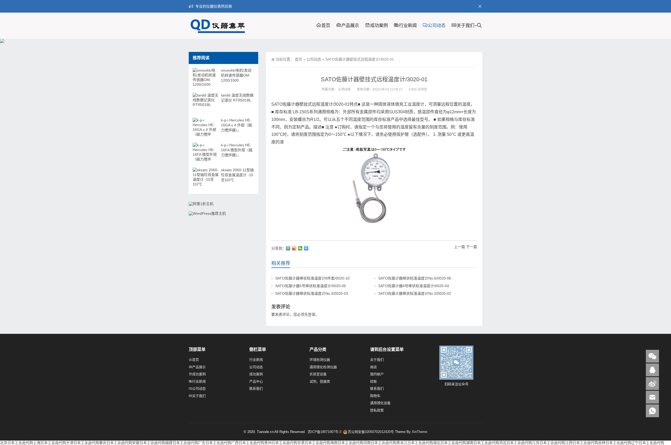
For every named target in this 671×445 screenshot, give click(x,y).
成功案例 (379, 25)
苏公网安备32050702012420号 (371, 432)
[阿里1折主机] (201, 204)
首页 (325, 25)
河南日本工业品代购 (379, 443)
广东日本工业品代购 (214, 443)
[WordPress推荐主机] (207, 213)
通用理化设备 (380, 403)
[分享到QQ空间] (288, 248)
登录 (311, 314)
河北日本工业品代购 (515, 443)
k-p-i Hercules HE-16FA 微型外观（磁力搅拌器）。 (236, 150)
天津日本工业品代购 (82, 443)
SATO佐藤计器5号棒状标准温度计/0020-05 (310, 286)
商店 (373, 367)
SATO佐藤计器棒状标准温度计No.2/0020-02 (414, 293)
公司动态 (437, 25)
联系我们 (256, 388)
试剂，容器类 (320, 381)
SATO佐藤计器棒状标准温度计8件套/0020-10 (312, 278)
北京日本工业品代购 (16, 443)
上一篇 (459, 247)
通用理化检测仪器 (323, 367)
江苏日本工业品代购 (548, 443)
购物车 (375, 396)
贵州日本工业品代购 (280, 443)
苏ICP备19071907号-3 (325, 432)
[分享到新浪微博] (294, 248)
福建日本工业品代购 (181, 443)
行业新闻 (408, 25)
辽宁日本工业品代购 (647, 443)
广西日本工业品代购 (247, 443)
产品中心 (256, 381)
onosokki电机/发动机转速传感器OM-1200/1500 (236, 75)
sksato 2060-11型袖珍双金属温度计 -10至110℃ (237, 175)
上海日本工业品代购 (49, 443)
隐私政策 (377, 410)
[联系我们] (652, 369)
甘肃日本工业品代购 (313, 443)
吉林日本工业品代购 (614, 443)
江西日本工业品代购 (581, 443)
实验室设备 (318, 374)
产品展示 (350, 25)
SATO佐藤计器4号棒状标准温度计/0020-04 (413, 286)
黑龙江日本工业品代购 (414, 443)
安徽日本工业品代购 (148, 443)
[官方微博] (652, 383)
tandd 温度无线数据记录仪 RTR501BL (237, 97)
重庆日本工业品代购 (115, 443)
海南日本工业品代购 (346, 443)
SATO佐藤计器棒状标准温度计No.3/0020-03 (311, 293)
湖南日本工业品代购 (482, 443)
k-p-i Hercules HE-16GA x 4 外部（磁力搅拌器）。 (236, 125)
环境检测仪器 (320, 360)
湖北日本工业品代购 (449, 443)
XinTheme (419, 432)
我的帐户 (377, 374)
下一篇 (471, 247)
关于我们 (465, 25)
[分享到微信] (300, 248)
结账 (373, 381)
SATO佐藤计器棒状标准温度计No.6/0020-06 (414, 278)
